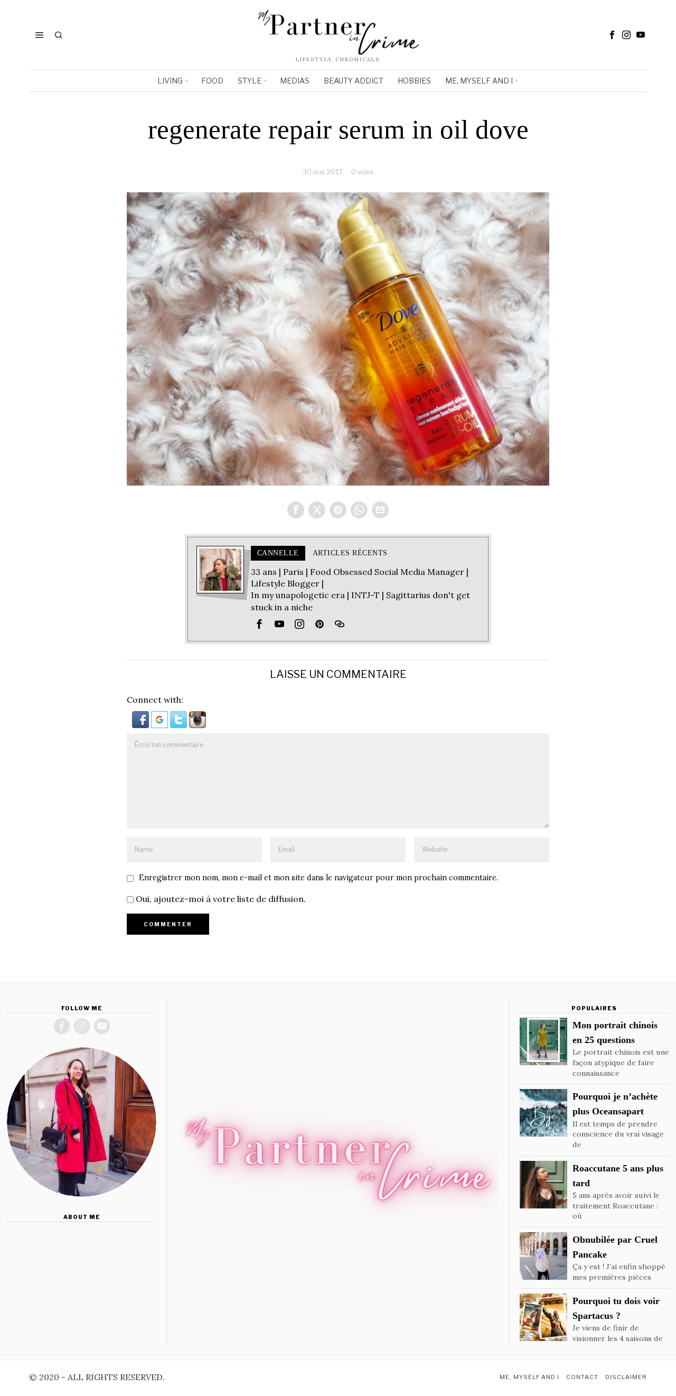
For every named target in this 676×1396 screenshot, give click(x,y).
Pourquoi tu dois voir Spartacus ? (616, 1308)
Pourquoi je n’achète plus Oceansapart (615, 1103)
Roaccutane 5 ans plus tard (617, 1175)
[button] (141, 718)
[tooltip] (612, 35)
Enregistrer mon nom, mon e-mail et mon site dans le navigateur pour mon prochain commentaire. (318, 877)
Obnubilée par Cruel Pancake (615, 1247)
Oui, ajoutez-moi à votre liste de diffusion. (220, 899)
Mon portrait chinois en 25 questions (615, 1032)
